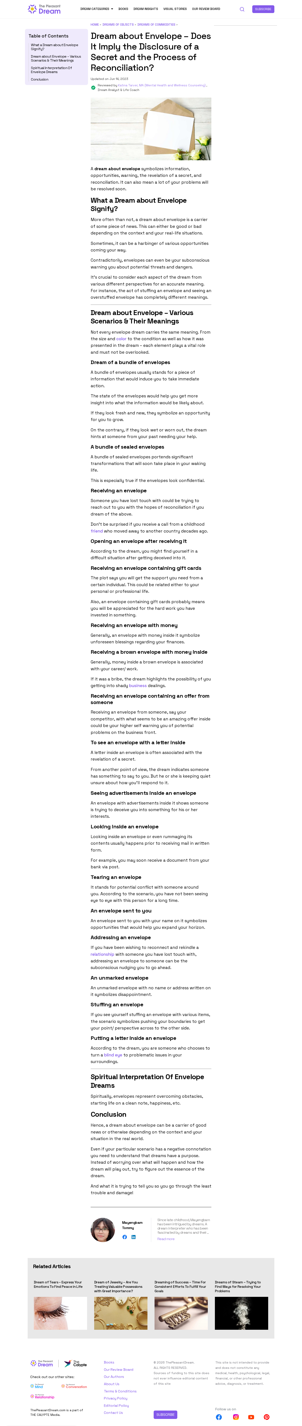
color (121, 339)
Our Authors (114, 1376)
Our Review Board (206, 9)
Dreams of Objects (118, 24)
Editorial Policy (116, 1405)
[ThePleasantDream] (44, 8)
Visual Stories (175, 9)
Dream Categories (94, 9)
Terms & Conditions (120, 1391)
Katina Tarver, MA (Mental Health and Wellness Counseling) (162, 85)
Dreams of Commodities (156, 24)
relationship (102, 954)
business (138, 685)
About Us (111, 1384)
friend (97, 531)
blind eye (113, 1055)
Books (123, 9)
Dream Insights (146, 9)
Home (95, 24)
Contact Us (113, 1412)
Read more (165, 1239)
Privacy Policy (115, 1398)
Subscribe (263, 9)
